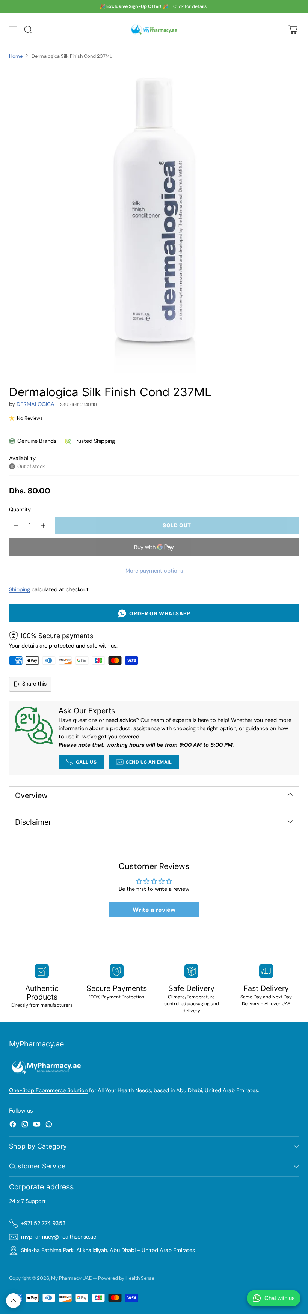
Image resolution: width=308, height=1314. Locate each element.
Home (16, 56)
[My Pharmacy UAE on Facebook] (12, 1125)
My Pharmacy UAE (71, 1278)
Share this (34, 683)
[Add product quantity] (43, 525)
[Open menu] (13, 29)
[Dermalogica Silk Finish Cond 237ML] (154, 219)
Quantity (20, 509)
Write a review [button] (154, 910)
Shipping (19, 589)
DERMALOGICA (35, 404)
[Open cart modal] (292, 29)
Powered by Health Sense (126, 1278)
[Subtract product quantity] (16, 525)
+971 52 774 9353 (43, 1223)
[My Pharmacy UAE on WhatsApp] (48, 1125)
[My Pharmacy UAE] (154, 29)
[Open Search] (28, 29)
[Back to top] (13, 1300)
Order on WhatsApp (158, 613)
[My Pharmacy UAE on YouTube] (36, 1125)
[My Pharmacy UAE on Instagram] (24, 1125)
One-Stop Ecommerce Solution (48, 1090)
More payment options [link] (154, 570)
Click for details (190, 6)
